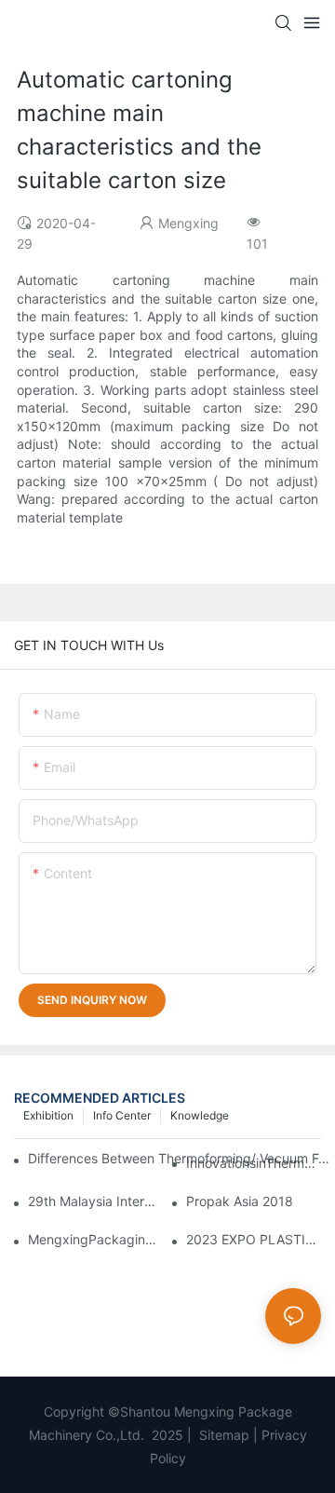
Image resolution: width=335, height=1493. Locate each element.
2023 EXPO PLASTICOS (253, 1239)
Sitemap (222, 1435)
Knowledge (199, 1115)
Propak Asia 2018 (239, 1201)
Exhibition (48, 1115)
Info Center (122, 1115)
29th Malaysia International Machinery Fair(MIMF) (95, 1201)
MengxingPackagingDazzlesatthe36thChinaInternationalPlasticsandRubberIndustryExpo (95, 1239)
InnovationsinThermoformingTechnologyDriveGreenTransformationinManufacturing (253, 1163)
